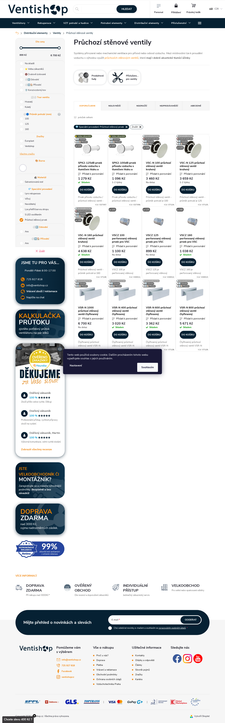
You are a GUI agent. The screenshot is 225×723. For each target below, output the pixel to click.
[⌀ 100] (125, 221)
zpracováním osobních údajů (172, 628)
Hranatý (29, 101)
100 (27, 118)
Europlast (29, 141)
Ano (27, 231)
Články (138, 665)
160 (27, 129)
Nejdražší (141, 105)
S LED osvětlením (33, 214)
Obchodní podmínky (106, 674)
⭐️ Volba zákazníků (34, 69)
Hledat (127, 9)
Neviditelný (30, 204)
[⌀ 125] (159, 221)
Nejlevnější (114, 105)
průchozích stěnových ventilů (122, 58)
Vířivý (27, 198)
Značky (138, 674)
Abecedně (196, 105)
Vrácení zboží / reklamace (41, 291)
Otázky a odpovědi (144, 660)
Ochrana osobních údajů (108, 679)
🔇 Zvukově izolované (35, 74)
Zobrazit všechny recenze (36, 449)
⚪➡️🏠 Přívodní (33, 84)
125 (27, 124)
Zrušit (42, 251)
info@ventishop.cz (37, 285)
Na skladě (29, 63)
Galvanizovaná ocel (34, 181)
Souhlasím (147, 367)
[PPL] (32, 702)
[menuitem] (21, 23)
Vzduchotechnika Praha (108, 684)
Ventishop (30, 146)
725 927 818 (34, 279)
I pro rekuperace (33, 193)
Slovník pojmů (142, 670)
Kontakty (139, 655)
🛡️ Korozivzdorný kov (35, 90)
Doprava (100, 660)
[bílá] (23, 168)
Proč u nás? (102, 655)
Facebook (67, 671)
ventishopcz (68, 677)
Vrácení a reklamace (106, 670)
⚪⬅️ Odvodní (32, 79)
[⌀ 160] (192, 221)
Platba (99, 665)
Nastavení (76, 365)
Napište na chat (35, 297)
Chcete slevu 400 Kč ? (18, 719)
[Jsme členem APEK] (159, 702)
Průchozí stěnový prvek (36, 219)
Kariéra (138, 679)
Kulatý (28, 107)
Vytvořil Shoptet (202, 716)
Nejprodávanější (169, 105)
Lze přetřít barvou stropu (37, 209)
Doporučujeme (87, 105)
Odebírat (191, 619)
